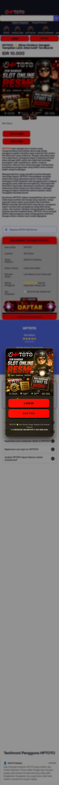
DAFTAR (29, 413)
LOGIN (29, 403)
